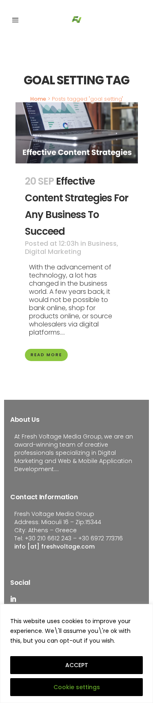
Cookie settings (76, 687)
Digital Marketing (53, 251)
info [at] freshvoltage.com (54, 546)
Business (102, 243)
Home (38, 99)
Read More (46, 355)
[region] (76, 653)
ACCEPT (76, 665)
